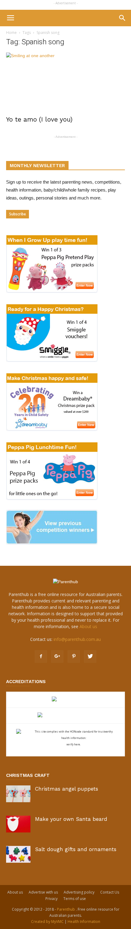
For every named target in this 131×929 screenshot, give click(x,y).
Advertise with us (43, 892)
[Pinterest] (74, 656)
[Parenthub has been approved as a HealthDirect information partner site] (66, 700)
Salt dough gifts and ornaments (75, 849)
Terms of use (74, 898)
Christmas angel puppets (66, 789)
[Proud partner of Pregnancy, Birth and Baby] (65, 716)
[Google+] (57, 656)
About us (88, 626)
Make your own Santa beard (71, 819)
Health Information (84, 921)
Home (11, 32)
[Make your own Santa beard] (18, 824)
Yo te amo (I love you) (39, 119)
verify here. (73, 744)
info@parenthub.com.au (77, 639)
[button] (122, 18)
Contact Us (109, 892)
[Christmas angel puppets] (18, 793)
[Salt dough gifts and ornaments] (18, 854)
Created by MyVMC (47, 921)
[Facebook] (41, 656)
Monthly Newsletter (37, 165)
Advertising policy (79, 892)
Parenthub (66, 909)
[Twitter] (90, 656)
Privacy (51, 898)
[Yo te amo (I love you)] (65, 82)
